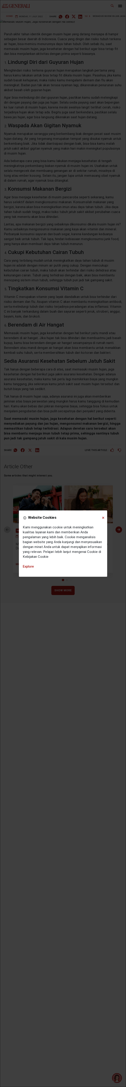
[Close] (103, 517)
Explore (28, 566)
